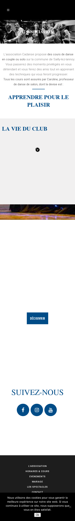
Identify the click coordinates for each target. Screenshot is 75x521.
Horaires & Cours (37, 471)
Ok (37, 514)
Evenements (37, 476)
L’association (37, 466)
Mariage (37, 481)
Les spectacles (37, 487)
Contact (37, 492)
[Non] (70, 507)
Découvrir (37, 318)
